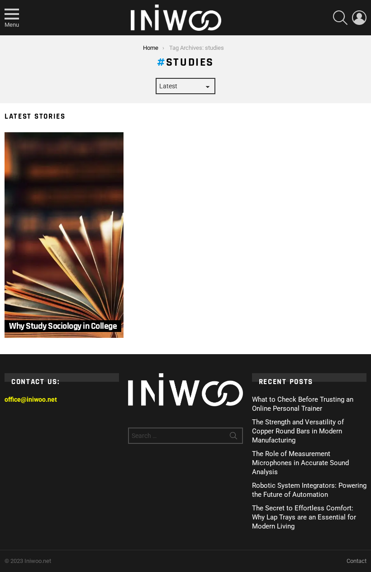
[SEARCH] (340, 17)
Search (233, 437)
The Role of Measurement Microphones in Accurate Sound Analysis (300, 463)
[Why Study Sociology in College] (64, 235)
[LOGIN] (359, 17)
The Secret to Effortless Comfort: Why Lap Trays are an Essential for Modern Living (304, 517)
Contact (356, 561)
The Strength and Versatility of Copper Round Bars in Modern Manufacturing (298, 431)
